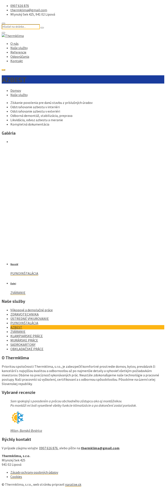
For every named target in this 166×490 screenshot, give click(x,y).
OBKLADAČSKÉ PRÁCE (26, 349)
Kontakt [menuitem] (16, 61)
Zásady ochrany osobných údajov (34, 472)
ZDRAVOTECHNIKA (24, 314)
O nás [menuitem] (14, 43)
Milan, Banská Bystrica (26, 430)
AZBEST (16, 327)
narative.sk (73, 484)
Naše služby (19, 95)
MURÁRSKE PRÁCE (24, 340)
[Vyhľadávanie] (42, 27)
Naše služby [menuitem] (19, 48)
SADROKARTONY (22, 344)
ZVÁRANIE (18, 292)
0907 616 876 (19, 5)
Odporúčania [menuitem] (19, 56)
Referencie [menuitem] (18, 52)
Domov (15, 90)
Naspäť (14, 264)
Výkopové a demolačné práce (31, 310)
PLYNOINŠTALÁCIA (24, 273)
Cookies (16, 476)
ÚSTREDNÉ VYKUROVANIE (29, 318)
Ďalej (13, 283)
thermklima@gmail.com (28, 10)
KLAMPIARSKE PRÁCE (26, 336)
